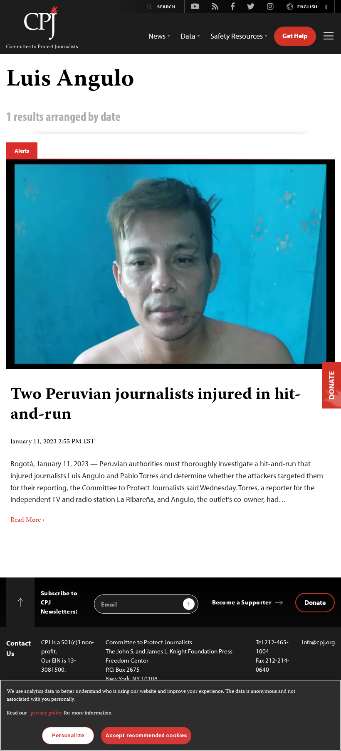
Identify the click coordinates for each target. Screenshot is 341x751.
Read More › (27, 520)
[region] (170, 715)
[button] (326, 6)
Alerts (22, 150)
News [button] (157, 36)
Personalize (68, 735)
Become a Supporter (242, 602)
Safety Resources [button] (236, 36)
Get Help (295, 36)
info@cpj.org (318, 642)
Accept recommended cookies (146, 735)
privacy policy (46, 713)
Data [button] (187, 36)
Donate (315, 602)
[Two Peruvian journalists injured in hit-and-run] (170, 264)
